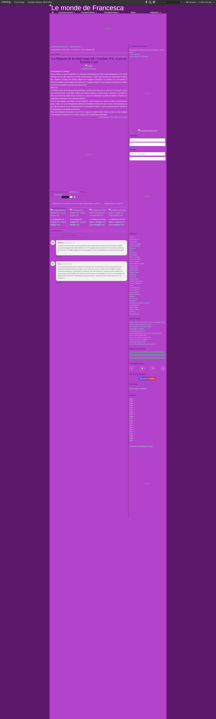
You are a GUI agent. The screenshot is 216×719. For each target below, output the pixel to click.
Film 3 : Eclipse (134, 261)
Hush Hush (132, 274)
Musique (132, 296)
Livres (131, 285)
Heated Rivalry (134, 270)
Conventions (133, 241)
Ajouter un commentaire (69, 235)
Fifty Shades (133, 255)
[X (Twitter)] (150, 2)
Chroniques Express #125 (137, 342)
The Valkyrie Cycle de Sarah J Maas (140, 326)
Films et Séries (133, 266)
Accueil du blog (134, 54)
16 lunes (132, 237)
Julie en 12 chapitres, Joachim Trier (140, 337)
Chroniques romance (65, 12)
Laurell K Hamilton (135, 283)
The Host (132, 312)
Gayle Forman (133, 268)
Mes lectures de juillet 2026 (137, 335)
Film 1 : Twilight (134, 257)
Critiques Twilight (135, 244)
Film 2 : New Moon (135, 259)
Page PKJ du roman (89, 69)
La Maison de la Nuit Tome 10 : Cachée (113, 117)
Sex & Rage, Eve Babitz (136, 329)
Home (52, 12)
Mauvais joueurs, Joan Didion (138, 340)
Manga (133, 12)
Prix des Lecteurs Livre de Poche (139, 303)
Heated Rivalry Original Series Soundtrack (142, 344)
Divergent (132, 248)
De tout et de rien (134, 246)
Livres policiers (134, 292)
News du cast (133, 298)
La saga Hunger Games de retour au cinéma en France (145, 333)
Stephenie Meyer (134, 309)
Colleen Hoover (134, 239)
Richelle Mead (133, 305)
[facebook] (146, 2)
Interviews (132, 276)
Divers (131, 250)
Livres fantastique (134, 287)
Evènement (132, 252)
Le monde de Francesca (59, 47)
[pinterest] (153, 2)
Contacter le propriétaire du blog (140, 446)
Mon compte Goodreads (138, 389)
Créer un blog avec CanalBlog (138, 56)
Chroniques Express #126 (137, 331)
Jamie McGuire (134, 279)
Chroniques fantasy (88, 12)
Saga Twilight (133, 307)
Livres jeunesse (75, 47)
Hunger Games (133, 272)
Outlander (132, 301)
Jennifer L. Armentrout (136, 281)
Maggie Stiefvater (134, 294)
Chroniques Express (111, 12)
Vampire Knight (134, 314)
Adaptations (154, 12)
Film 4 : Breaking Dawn (136, 263)
